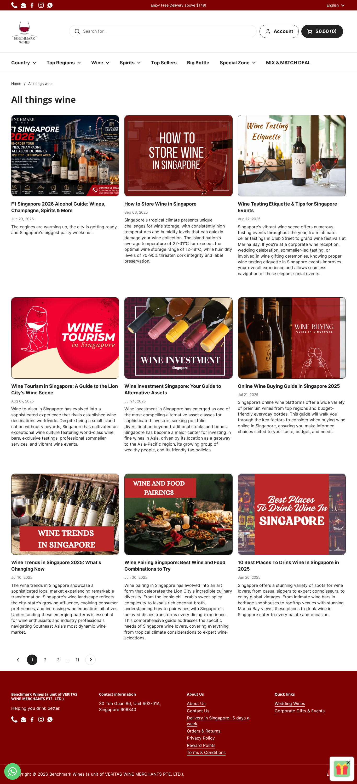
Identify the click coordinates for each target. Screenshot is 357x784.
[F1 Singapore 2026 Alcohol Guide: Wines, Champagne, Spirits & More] (65, 155)
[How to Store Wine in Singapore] (178, 155)
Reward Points (201, 745)
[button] (322, 31)
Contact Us (198, 710)
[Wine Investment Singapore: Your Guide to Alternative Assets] (178, 337)
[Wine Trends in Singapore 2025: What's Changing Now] (65, 514)
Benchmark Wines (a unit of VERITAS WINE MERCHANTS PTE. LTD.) (116, 774)
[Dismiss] (348, 763)
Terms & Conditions (206, 752)
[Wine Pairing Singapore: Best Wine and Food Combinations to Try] (178, 514)
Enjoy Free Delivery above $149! (178, 5)
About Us (196, 703)
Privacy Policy (201, 738)
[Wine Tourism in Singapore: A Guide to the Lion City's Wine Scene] (65, 337)
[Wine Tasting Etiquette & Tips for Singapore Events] (292, 155)
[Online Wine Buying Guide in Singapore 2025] (292, 337)
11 (79, 659)
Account (283, 31)
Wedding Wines (290, 703)
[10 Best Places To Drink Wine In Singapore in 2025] (292, 514)
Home (16, 83)
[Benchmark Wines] (24, 31)
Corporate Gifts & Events (300, 710)
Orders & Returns (203, 731)
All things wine (40, 83)
